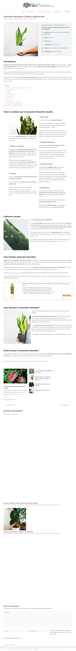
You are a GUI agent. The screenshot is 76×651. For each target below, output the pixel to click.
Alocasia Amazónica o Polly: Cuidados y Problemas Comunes (21, 503)
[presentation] (35, 11)
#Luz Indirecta (33, 361)
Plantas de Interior (19, 533)
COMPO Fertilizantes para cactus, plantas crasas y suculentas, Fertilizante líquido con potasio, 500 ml (45, 284)
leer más (6, 396)
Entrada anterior (10, 405)
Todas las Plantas (30, 11)
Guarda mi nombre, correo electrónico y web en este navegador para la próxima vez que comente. (60, 632)
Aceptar (35, 649)
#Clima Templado (8, 361)
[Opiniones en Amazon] (12, 296)
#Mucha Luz (53, 504)
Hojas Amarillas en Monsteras (42, 390)
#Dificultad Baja (17, 361)
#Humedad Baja (26, 361)
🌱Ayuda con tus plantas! (44, 11)
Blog (23, 11)
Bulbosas (15, 504)
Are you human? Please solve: (11, 638)
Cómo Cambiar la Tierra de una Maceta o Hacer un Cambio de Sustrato (42, 378)
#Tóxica (46, 361)
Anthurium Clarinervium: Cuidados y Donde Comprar (18, 532)
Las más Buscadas (57, 11)
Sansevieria (26, 18)
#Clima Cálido (27, 504)
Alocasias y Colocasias (8, 504)
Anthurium (6, 533)
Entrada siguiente (66, 405)
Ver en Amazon (67, 295)
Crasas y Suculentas (8, 18)
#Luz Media (41, 361)
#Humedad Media (41, 504)
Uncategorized (32, 18)
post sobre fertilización (14, 272)
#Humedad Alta (42, 533)
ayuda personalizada (62, 241)
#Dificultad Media (34, 533)
